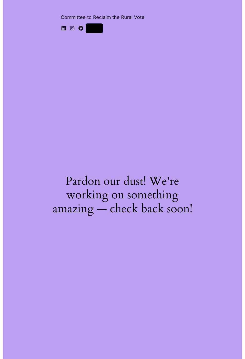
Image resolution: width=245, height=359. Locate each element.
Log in (94, 28)
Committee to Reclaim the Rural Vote (103, 17)
